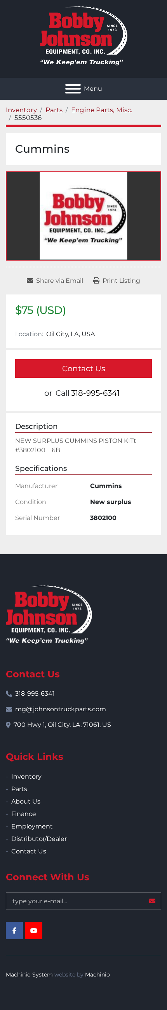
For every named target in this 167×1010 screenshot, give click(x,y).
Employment (32, 826)
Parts (19, 789)
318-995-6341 (95, 393)
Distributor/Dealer (39, 839)
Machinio (97, 974)
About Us (25, 801)
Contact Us (83, 368)
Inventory (26, 776)
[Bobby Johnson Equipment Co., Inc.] (49, 614)
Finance (23, 814)
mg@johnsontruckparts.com (60, 709)
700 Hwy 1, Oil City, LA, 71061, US (62, 724)
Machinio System (29, 974)
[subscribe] (152, 901)
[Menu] (73, 88)
